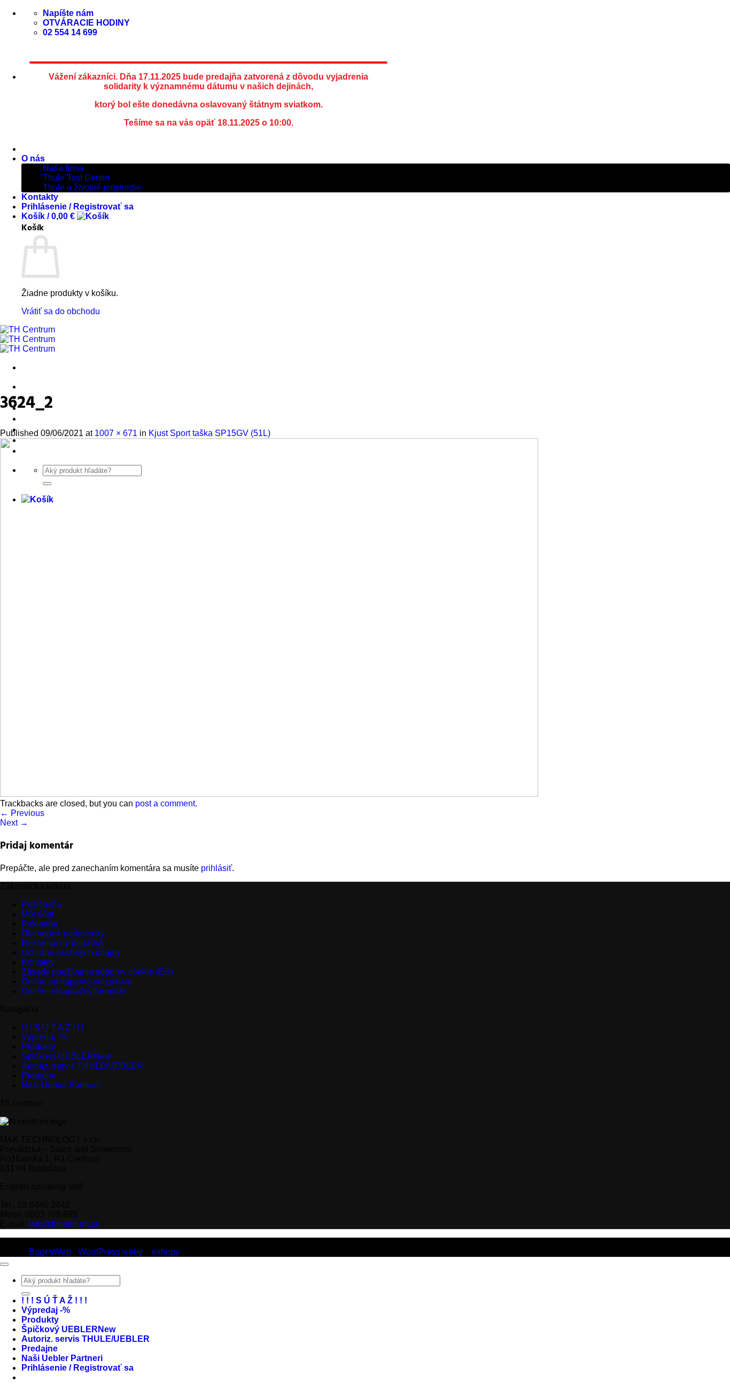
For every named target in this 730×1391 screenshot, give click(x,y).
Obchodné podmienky (63, 933)
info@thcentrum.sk (64, 1224)
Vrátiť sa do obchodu (60, 311)
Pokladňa (39, 923)
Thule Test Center (76, 177)
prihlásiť (216, 868)
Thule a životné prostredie (92, 187)
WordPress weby (110, 1251)
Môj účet (37, 914)
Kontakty (39, 196)
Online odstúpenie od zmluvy (76, 981)
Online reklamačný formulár (73, 991)
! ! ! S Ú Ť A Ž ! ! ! (54, 386)
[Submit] (25, 1293)
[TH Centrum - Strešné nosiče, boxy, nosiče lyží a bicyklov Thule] (27, 339)
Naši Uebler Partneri (60, 1085)
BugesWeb (50, 1251)
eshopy (166, 1251)
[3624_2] (269, 793)
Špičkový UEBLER (59, 418)
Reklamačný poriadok (62, 942)
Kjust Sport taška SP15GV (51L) (209, 433)
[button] (65, 216)
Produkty (38, 1046)
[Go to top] (4, 1264)
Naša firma (63, 168)
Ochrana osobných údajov (71, 952)
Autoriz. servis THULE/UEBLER (82, 1065)
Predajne (38, 1075)
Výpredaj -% (44, 1037)
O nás (33, 158)
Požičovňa (41, 904)
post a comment (165, 803)
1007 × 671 (116, 433)
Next (14, 822)
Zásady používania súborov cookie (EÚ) (97, 971)
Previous (22, 813)
